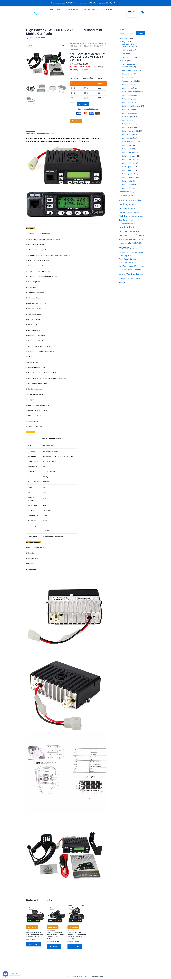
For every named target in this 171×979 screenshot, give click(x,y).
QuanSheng (123, 256)
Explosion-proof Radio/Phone (127, 223)
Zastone (128, 282)
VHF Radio (122, 274)
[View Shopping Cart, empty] (143, 14)
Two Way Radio (126, 266)
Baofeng (123, 204)
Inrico (126, 239)
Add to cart (83, 104)
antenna (131, 200)
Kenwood (133, 239)
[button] (62, 10)
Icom (121, 239)
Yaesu (122, 282)
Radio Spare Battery (127, 259)
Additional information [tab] (45, 133)
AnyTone (138, 200)
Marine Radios (123, 243)
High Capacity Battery (129, 231)
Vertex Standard (134, 270)
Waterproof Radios (126, 279)
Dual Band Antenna (137, 216)
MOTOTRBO (135, 248)
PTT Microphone (136, 252)
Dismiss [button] (117, 3)
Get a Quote (76, 121)
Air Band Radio (123, 200)
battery (132, 204)
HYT (135, 235)
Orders (58, 10)
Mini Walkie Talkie (135, 243)
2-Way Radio (79, 43)
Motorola (125, 247)
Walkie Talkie (134, 274)
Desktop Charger (125, 212)
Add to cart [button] (33, 944)
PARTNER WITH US (109, 10)
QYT (129, 256)
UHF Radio (123, 270)
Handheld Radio (127, 227)
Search (121, 30)
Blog (50, 18)
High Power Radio (125, 235)
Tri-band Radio (132, 262)
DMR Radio (124, 216)
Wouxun (137, 279)
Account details (72, 10)
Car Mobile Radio (127, 208)
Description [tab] (30, 133)
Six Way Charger (123, 262)
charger (138, 209)
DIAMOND (136, 212)
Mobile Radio (89, 43)
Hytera (141, 235)
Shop (51, 10)
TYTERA (141, 266)
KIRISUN (141, 239)
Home (72, 43)
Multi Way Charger (124, 252)
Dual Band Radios (126, 220)
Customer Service (89, 10)
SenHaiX (139, 259)
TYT (136, 266)
